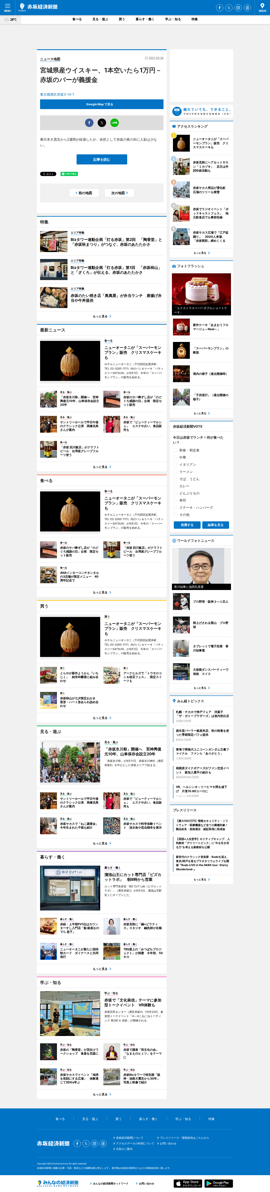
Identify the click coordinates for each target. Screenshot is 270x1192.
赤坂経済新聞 (38, 7)
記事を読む (101, 159)
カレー (184, 486)
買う (122, 19)
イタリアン (187, 464)
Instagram (238, 7)
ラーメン (186, 472)
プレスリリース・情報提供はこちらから (184, 1137)
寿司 (182, 500)
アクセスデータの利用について (135, 1143)
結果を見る (216, 525)
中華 (182, 457)
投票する (187, 525)
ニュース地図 (50, 59)
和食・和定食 (189, 450)
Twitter (228, 7)
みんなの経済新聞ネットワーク (57, 1183)
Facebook (219, 7)
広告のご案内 (124, 1149)
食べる (77, 19)
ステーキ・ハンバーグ (196, 507)
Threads (247, 7)
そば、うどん (189, 479)
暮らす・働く (145, 19)
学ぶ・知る (173, 19)
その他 (184, 515)
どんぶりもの (189, 493)
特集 (195, 19)
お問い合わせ (168, 1143)
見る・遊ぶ (100, 19)
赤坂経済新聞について (129, 1137)
